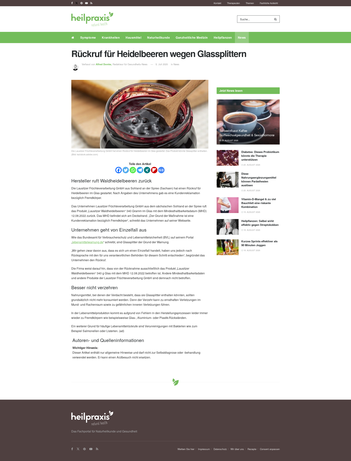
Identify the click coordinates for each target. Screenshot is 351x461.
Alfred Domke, (104, 64)
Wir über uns (237, 449)
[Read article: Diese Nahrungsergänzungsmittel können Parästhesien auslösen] (228, 180)
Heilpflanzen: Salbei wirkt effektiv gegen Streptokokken (260, 223)
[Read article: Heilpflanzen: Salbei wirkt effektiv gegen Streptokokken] (228, 227)
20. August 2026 (229, 140)
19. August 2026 (251, 211)
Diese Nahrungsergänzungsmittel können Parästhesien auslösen (258, 179)
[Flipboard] (154, 170)
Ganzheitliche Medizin (192, 37)
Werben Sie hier (186, 449)
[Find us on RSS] (91, 3)
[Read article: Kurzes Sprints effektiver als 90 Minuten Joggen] (228, 247)
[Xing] (147, 170)
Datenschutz (220, 449)
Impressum (204, 449)
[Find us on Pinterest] (81, 3)
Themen (250, 3)
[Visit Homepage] (92, 19)
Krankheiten (111, 37)
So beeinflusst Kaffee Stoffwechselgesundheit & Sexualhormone (246, 132)
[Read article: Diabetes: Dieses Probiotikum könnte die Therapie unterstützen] (228, 158)
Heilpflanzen (223, 37)
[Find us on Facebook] (72, 3)
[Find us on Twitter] (76, 3)
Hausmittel (133, 37)
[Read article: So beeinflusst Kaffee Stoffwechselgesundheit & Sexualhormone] (248, 122)
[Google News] (161, 170)
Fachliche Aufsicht (269, 3)
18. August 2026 (251, 229)
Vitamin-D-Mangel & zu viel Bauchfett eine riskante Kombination (258, 203)
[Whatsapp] (133, 170)
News (242, 37)
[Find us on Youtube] (86, 3)
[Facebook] (118, 170)
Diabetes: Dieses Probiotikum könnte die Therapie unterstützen (260, 156)
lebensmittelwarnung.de (87, 242)
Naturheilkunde (158, 37)
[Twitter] (125, 170)
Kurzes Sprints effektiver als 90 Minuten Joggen (259, 243)
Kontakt (217, 3)
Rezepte (252, 449)
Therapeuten (233, 3)
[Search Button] (276, 19)
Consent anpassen (270, 449)
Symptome (88, 37)
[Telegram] (140, 170)
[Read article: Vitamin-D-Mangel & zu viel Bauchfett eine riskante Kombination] (228, 205)
